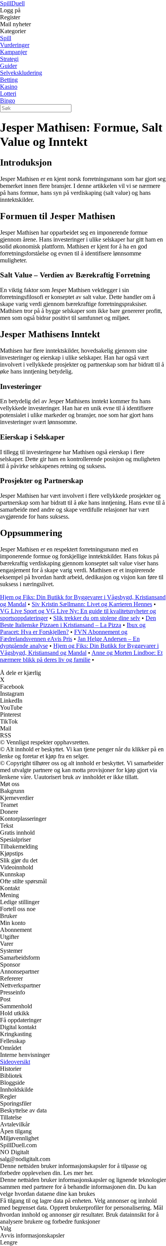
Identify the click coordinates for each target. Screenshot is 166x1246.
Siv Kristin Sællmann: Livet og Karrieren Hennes (92, 604)
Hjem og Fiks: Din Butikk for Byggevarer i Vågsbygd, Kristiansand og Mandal (79, 649)
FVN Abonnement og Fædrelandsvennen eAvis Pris (63, 635)
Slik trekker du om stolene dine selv (96, 618)
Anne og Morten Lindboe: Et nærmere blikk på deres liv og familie (81, 656)
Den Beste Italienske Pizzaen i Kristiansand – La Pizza (78, 621)
